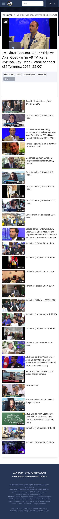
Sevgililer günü (29, 74)
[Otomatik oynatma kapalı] (5, 46)
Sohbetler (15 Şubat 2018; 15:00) (40, 428)
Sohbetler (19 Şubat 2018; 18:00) (40, 328)
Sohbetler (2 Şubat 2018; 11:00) (39, 243)
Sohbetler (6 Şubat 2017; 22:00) (39, 442)
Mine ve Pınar (31, 385)
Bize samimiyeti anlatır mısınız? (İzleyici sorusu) (39, 401)
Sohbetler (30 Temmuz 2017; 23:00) (38, 344)
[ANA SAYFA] (10, 3)
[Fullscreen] (54, 46)
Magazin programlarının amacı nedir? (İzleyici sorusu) (39, 372)
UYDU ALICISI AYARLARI (35, 473)
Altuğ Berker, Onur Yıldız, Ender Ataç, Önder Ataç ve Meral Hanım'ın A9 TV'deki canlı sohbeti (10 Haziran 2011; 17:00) (40, 361)
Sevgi (19, 74)
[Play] (5, 42)
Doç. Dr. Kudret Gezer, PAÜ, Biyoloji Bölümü (38, 102)
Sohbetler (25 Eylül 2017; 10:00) (39, 271)
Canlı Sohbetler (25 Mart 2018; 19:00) (39, 116)
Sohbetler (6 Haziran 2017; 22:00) (40, 300)
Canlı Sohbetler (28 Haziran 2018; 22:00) (40, 216)
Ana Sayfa (7, 14)
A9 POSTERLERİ (32, 476)
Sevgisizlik (42, 74)
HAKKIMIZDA (18, 476)
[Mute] (9, 42)
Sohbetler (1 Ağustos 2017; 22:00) (41, 314)
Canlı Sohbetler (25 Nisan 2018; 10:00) (39, 187)
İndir (7, 79)
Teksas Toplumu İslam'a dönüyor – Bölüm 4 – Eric (40, 145)
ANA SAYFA (18, 473)
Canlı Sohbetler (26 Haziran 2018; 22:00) (40, 202)
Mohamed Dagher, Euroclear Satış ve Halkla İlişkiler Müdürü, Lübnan (39, 160)
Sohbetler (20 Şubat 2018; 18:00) (40, 257)
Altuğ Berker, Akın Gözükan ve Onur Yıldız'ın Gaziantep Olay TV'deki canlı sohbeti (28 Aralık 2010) (39, 418)
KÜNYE (44, 476)
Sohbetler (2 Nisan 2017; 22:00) (39, 285)
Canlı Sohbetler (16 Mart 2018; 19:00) (39, 173)
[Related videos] (6, 21)
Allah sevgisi (9, 74)
